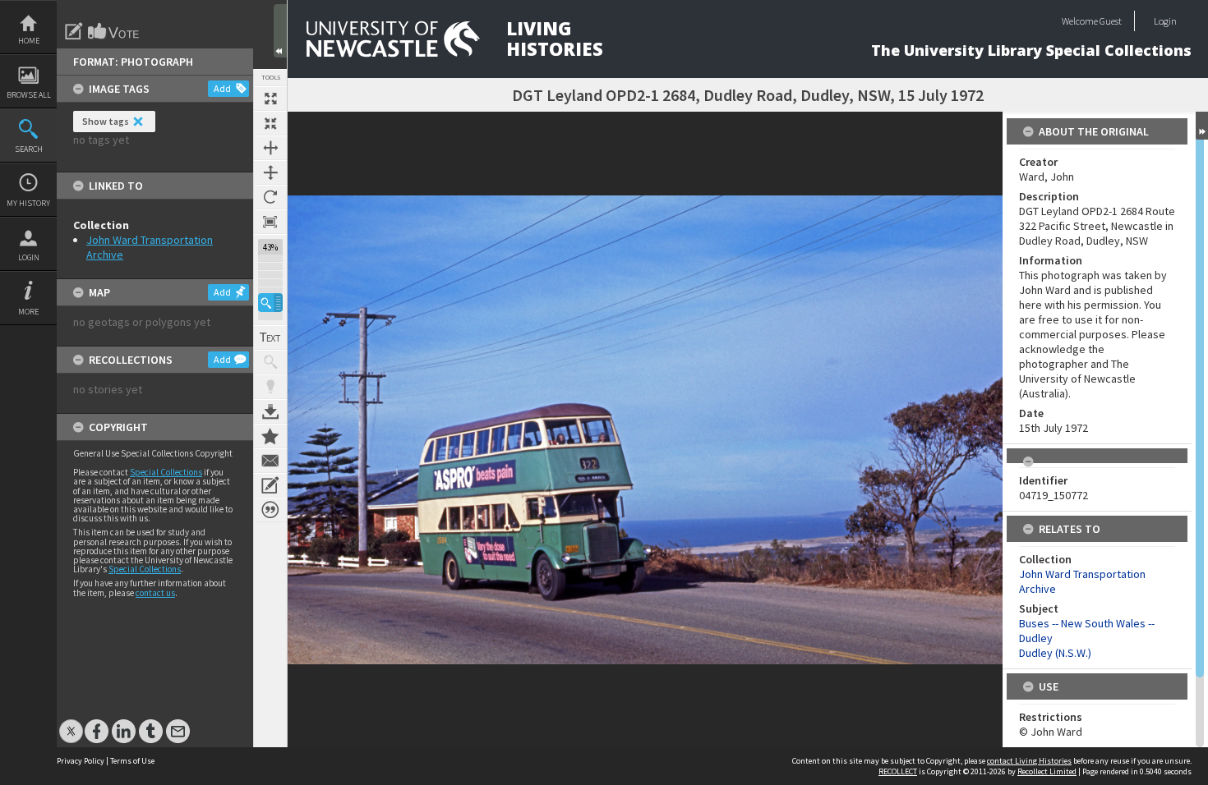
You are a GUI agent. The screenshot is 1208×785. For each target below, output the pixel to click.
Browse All (29, 95)
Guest (1111, 21)
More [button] (28, 311)
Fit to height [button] (270, 172)
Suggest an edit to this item (74, 31)
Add (222, 88)
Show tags (105, 121)
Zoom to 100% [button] (270, 221)
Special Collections (166, 472)
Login (28, 257)
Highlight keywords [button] (270, 386)
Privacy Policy (80, 760)
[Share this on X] (71, 723)
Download (270, 411)
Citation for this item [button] (270, 510)
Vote (114, 31)
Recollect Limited (1047, 771)
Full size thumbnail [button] (270, 98)
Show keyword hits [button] (270, 362)
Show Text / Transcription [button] (270, 337)
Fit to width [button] (270, 147)
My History (28, 203)
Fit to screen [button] (270, 123)
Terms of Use (132, 760)
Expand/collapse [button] (1202, 126)
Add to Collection (270, 436)
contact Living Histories (1029, 760)
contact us (155, 593)
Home (28, 40)
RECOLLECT (897, 771)
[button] (270, 302)
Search (29, 149)
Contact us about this (270, 460)
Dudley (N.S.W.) (1055, 652)
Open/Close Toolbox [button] (280, 30)
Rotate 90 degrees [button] (270, 197)
